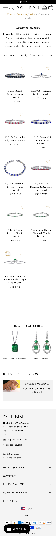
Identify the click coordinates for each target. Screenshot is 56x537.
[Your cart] (50, 7)
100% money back (29, 2)
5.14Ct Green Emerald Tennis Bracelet (15, 233)
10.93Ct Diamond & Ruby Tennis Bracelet (14, 139)
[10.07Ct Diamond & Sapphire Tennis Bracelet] (15, 168)
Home (10, 14)
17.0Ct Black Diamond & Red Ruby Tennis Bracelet (41, 187)
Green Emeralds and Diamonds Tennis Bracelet (41, 233)
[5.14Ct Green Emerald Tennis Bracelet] (15, 214)
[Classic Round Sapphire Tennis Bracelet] (15, 75)
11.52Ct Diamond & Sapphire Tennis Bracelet (41, 140)
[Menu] (5, 7)
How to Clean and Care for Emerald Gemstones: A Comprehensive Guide (36, 390)
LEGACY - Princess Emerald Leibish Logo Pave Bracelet (15, 279)
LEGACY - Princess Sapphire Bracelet (41, 92)
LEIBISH (32, 533)
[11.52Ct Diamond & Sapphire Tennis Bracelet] (41, 122)
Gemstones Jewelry (26, 14)
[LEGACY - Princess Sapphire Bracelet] (41, 75)
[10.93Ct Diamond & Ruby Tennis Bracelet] (15, 122)
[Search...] (11, 7)
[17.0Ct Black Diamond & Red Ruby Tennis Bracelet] (41, 168)
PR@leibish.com (13, 458)
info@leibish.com (14, 445)
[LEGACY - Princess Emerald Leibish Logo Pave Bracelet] (15, 261)
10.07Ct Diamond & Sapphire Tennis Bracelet (15, 187)
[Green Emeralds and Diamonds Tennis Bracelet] (41, 214)
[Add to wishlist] (21, 68)
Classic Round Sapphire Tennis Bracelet (15, 94)
